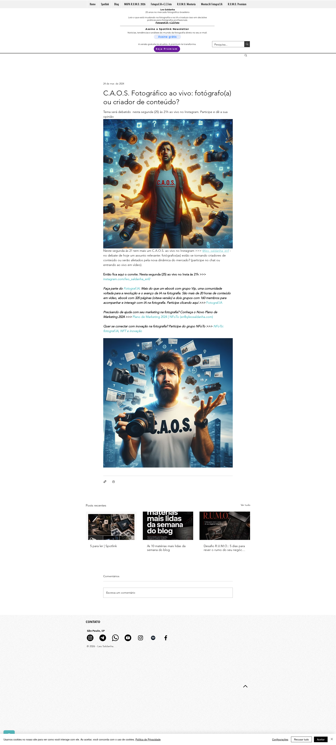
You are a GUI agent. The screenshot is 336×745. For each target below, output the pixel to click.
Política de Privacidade (148, 739)
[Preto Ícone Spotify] (153, 638)
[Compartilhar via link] (105, 481)
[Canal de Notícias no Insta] (90, 638)
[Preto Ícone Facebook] (165, 638)
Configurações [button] (280, 739)
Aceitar (321, 739)
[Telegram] (102, 638)
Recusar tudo (301, 739)
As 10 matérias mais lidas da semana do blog (166, 548)
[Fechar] (332, 739)
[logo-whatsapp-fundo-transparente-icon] (115, 638)
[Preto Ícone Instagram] (140, 638)
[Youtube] (128, 638)
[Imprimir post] (113, 481)
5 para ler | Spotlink (103, 546)
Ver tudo (245, 505)
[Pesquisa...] (247, 44)
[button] (245, 55)
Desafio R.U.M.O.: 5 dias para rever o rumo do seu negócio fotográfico (224, 548)
